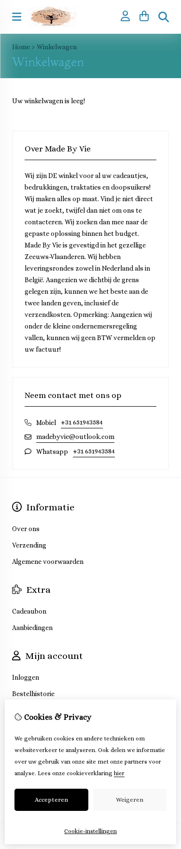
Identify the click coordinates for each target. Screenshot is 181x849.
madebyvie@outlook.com (75, 436)
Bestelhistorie (33, 694)
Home (21, 47)
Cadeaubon (29, 611)
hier (119, 773)
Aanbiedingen (32, 627)
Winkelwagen (57, 47)
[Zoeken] (163, 17)
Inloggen (25, 677)
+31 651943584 (82, 422)
